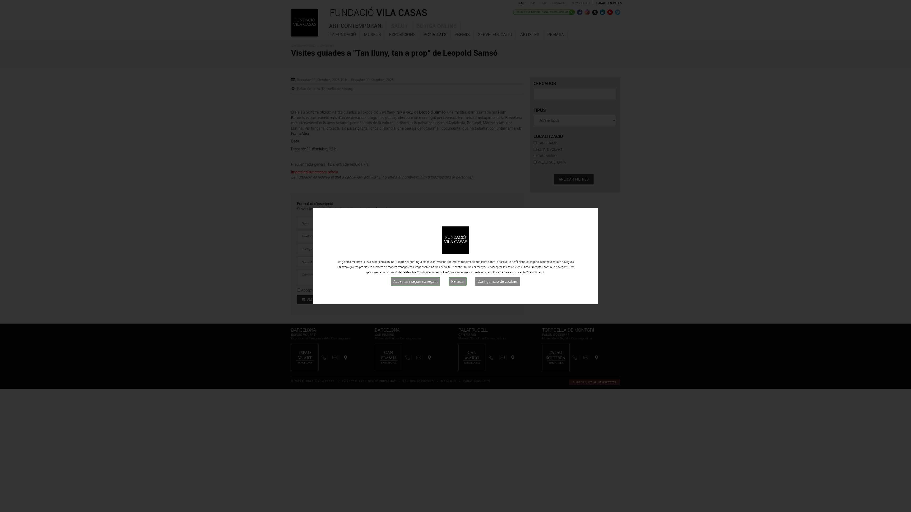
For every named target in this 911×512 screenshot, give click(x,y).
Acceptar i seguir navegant (415, 281)
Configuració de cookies (498, 281)
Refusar (457, 281)
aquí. (542, 272)
